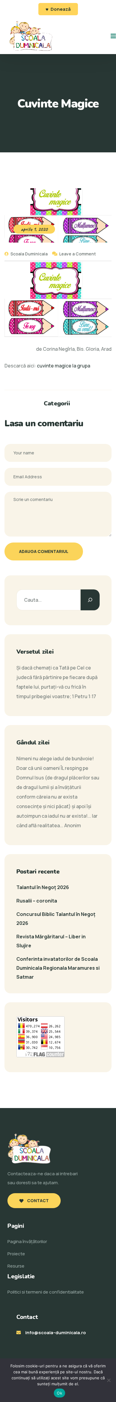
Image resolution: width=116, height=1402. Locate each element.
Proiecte (16, 1254)
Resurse (15, 1266)
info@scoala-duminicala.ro (55, 1332)
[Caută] (90, 599)
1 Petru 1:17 (84, 696)
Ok (59, 1393)
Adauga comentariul (43, 551)
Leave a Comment (77, 254)
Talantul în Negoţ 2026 (42, 887)
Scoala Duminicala (29, 254)
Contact (37, 1200)
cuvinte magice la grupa (63, 365)
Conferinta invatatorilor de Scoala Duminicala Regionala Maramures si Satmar (58, 968)
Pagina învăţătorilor (27, 1241)
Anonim (72, 825)
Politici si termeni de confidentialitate (45, 1292)
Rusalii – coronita (36, 900)
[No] (109, 1380)
